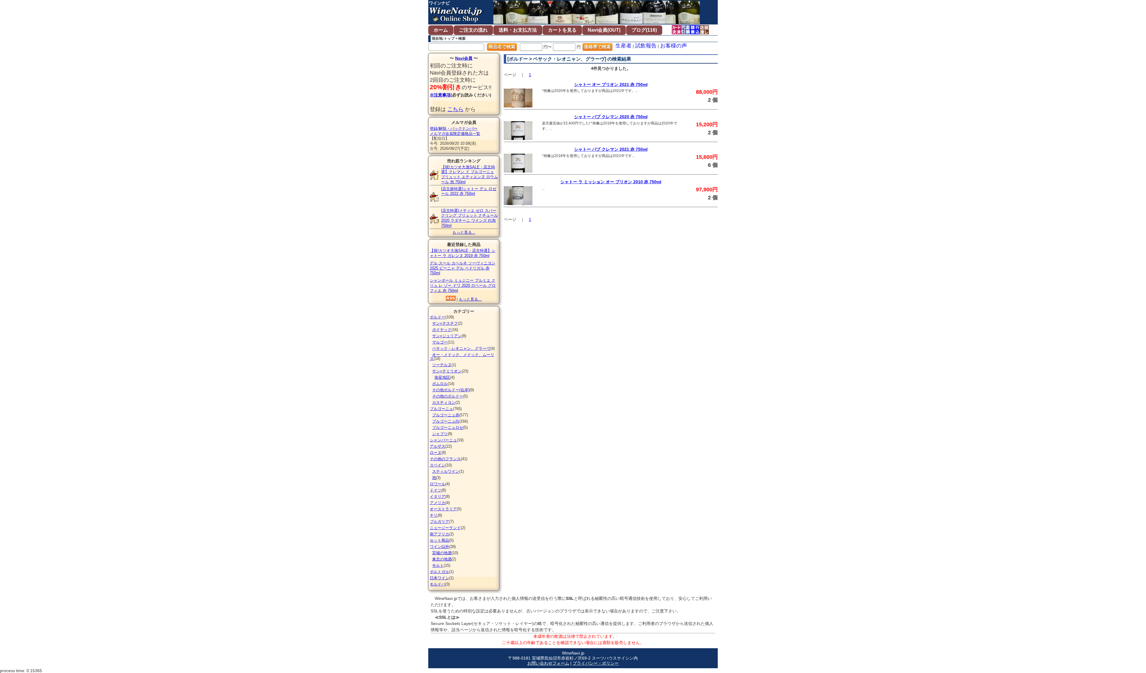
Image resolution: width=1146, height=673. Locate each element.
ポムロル (440, 383)
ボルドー (437, 317)
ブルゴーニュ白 (445, 421)
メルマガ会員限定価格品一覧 (455, 133)
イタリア (437, 496)
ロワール (437, 484)
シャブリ (440, 434)
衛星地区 (442, 377)
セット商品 (439, 540)
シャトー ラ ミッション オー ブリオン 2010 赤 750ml (610, 181)
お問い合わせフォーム (548, 663)
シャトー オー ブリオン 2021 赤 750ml (611, 84)
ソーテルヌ (442, 365)
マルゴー (440, 342)
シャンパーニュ (443, 440)
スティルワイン (445, 471)
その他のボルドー (447, 396)
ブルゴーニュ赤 (445, 415)
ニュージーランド (445, 528)
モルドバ (437, 584)
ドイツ (435, 490)
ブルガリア (439, 521)
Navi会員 (463, 58)
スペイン (437, 465)
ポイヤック (442, 329)
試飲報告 (646, 46)
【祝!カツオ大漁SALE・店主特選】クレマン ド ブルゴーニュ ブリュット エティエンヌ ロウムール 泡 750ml (469, 174)
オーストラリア (443, 509)
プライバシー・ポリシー (596, 663)
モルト (438, 565)
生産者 (623, 46)
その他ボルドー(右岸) (450, 390)
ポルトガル (439, 571)
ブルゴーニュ (441, 408)
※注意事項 (440, 95)
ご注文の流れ (473, 30)
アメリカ (437, 502)
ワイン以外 (439, 546)
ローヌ (435, 452)
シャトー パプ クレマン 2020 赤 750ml (611, 116)
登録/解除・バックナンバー (454, 128)
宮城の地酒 (442, 553)
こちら (455, 109)
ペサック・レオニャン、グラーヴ (461, 348)
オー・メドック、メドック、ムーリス (462, 356)
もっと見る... (463, 232)
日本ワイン (439, 578)
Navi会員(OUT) (604, 30)
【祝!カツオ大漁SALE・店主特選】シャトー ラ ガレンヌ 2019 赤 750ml (462, 253)
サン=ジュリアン (447, 336)
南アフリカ (439, 534)
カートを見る (562, 30)
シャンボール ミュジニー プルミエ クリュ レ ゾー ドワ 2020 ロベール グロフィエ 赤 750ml (463, 285)
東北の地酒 (442, 559)
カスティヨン (443, 402)
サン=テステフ (445, 323)
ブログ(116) (644, 30)
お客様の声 (673, 46)
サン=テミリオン (447, 371)
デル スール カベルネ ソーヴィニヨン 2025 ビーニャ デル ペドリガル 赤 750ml (462, 268)
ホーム (441, 30)
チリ (434, 515)
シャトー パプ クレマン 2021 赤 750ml (611, 149)
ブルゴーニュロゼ (447, 427)
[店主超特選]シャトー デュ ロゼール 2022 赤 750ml (468, 191)
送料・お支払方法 (518, 30)
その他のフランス (445, 459)
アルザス (437, 446)
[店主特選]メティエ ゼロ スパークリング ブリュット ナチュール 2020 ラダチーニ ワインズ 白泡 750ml (469, 218)
